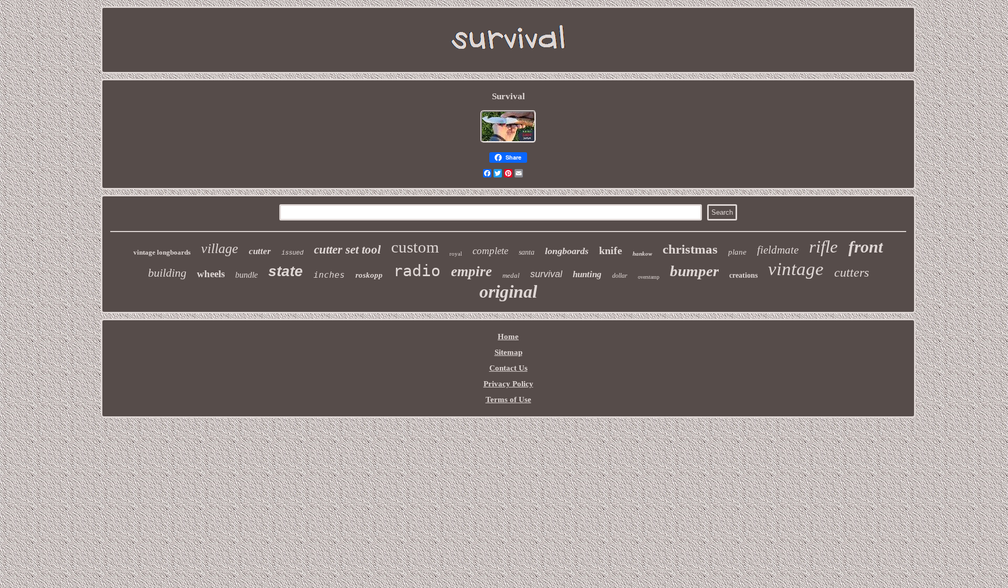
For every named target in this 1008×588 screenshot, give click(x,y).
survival (546, 274)
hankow (642, 253)
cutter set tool (347, 249)
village (219, 248)
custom (415, 247)
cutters (851, 272)
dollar (619, 275)
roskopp (369, 275)
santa (526, 252)
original (508, 291)
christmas (690, 249)
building (167, 272)
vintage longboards (162, 252)
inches (329, 275)
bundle (246, 274)
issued (292, 253)
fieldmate (778, 250)
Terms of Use (508, 399)
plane (737, 252)
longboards (567, 251)
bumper (694, 270)
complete (490, 250)
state (285, 271)
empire (471, 271)
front (865, 246)
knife (610, 250)
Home (508, 336)
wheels (211, 273)
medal (511, 275)
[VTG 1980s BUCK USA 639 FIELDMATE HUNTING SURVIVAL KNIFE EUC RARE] (508, 142)
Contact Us (508, 368)
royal (455, 253)
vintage (796, 269)
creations (743, 275)
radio (416, 270)
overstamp (648, 277)
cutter (260, 251)
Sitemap (508, 352)
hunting (587, 274)
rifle (823, 246)
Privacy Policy (508, 384)
